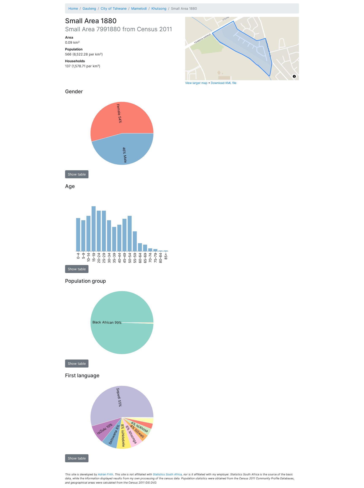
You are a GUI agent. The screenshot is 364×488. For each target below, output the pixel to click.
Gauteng (89, 8)
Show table (77, 174)
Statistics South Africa (167, 474)
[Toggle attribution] (294, 76)
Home (73, 8)
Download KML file (223, 83)
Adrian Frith (105, 474)
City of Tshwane (114, 8)
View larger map (196, 83)
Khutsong (158, 8)
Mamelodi (139, 8)
